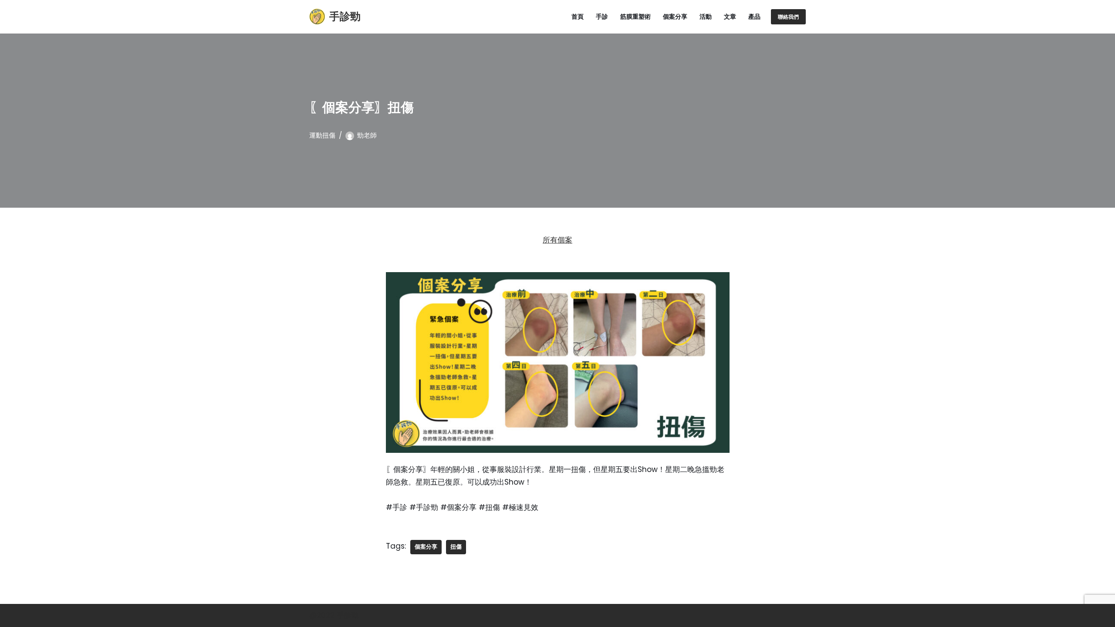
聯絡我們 (788, 16)
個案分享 (675, 17)
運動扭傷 (322, 135)
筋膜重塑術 (635, 17)
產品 (754, 17)
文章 (730, 17)
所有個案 (557, 240)
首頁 (577, 17)
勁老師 (367, 135)
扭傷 (456, 546)
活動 (705, 17)
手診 (602, 17)
